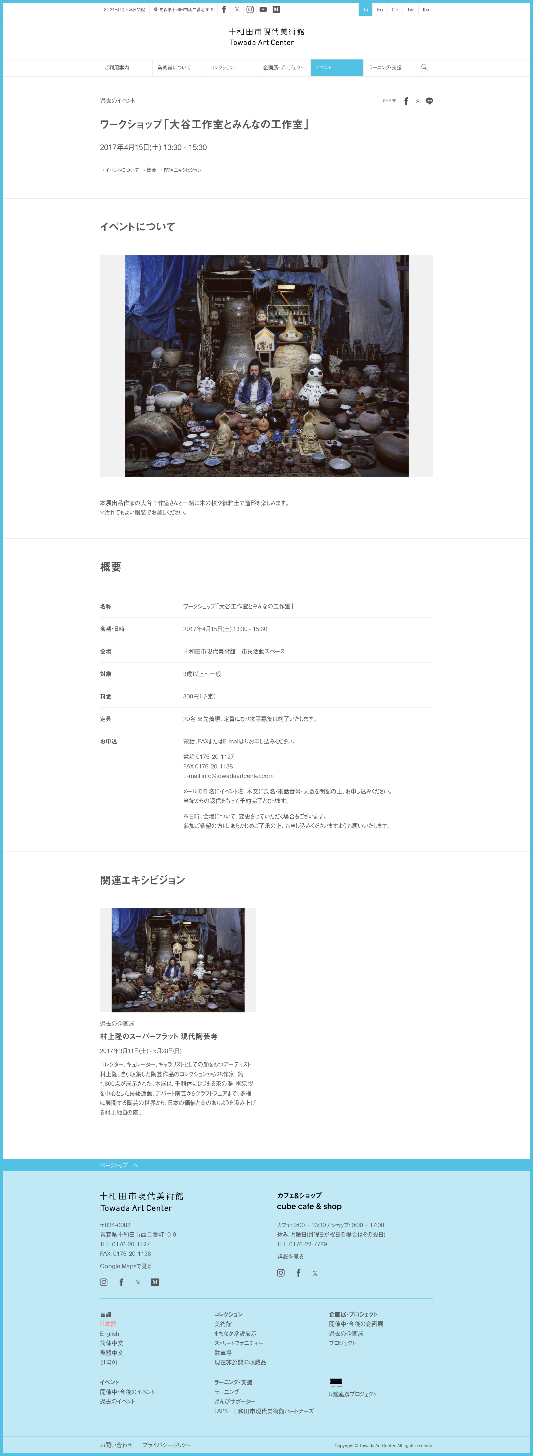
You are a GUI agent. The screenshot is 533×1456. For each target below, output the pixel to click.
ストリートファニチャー (239, 1343)
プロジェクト (342, 1343)
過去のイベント (117, 1401)
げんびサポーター (234, 1401)
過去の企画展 (346, 1333)
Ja (365, 9)
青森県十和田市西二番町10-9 (185, 9)
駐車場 (223, 1352)
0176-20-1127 (131, 1244)
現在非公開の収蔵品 (240, 1362)
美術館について (174, 67)
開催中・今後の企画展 (356, 1324)
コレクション (222, 67)
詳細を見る (290, 1256)
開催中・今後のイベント (127, 1392)
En (380, 9)
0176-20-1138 (132, 1253)
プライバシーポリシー (167, 1445)
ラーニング (226, 1392)
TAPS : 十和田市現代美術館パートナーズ (264, 1411)
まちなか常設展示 (235, 1333)
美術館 (223, 1324)
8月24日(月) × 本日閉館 (124, 9)
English (109, 1333)
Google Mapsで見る (126, 1266)
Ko (426, 9)
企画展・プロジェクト (283, 67)
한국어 (108, 1362)
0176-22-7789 (308, 1244)
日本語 (108, 1324)
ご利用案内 (117, 67)
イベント (323, 67)
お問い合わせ (116, 1445)
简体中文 (111, 1343)
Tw (410, 9)
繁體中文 (111, 1352)
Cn (395, 9)
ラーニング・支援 (385, 67)
